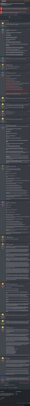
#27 (29, 103)
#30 (29, 124)
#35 (29, 283)
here (27, 8)
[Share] (27, 22)
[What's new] (27, 1)
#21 (29, 22)
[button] (1, 1)
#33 (29, 236)
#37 (29, 320)
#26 (29, 97)
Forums (16, 394)
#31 (29, 165)
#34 (29, 243)
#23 (29, 57)
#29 (29, 118)
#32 (29, 201)
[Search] (29, 1)
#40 (29, 376)
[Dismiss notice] (28, 8)
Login (1, 399)
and (9, 61)
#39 (29, 357)
